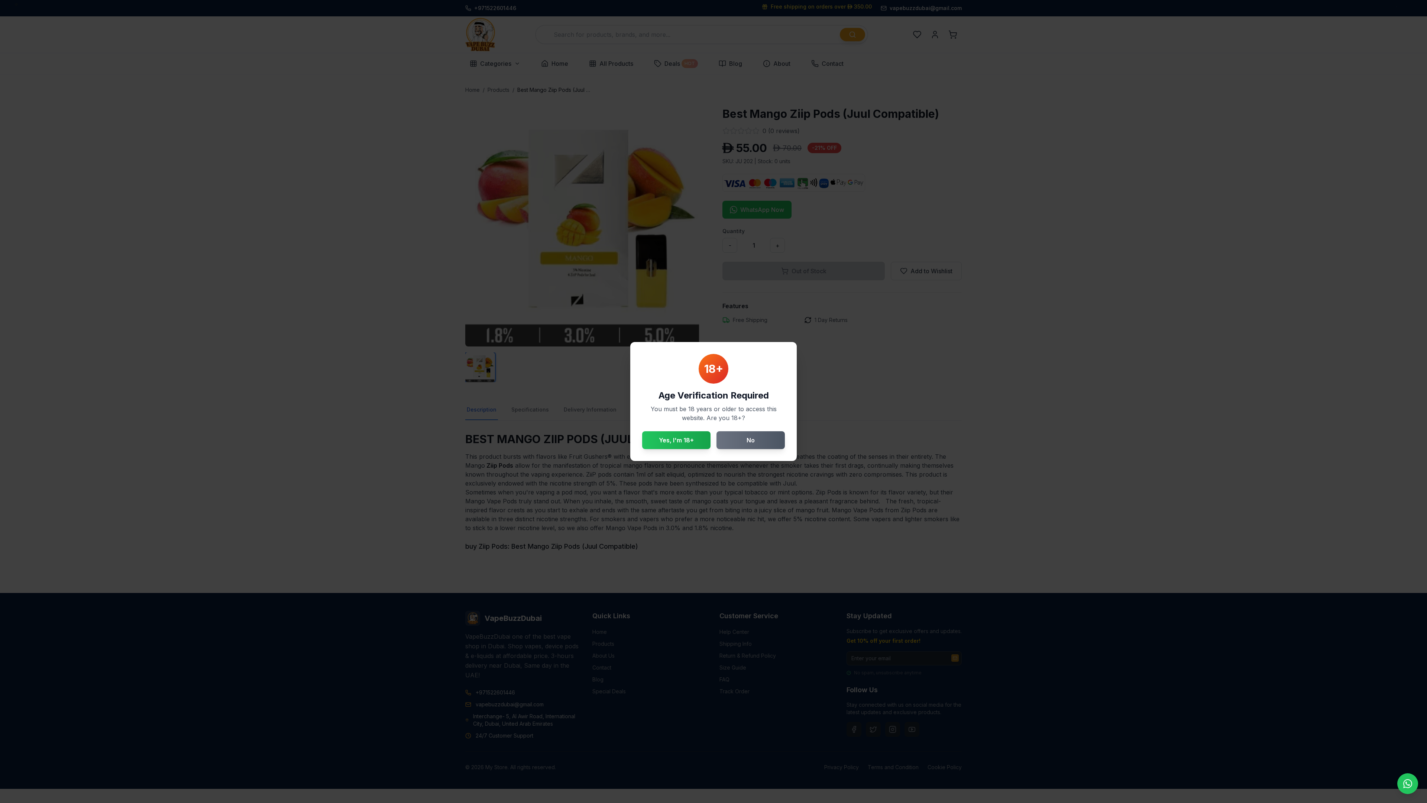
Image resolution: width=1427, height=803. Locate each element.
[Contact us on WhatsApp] (1407, 783)
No (751, 440)
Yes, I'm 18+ (676, 440)
